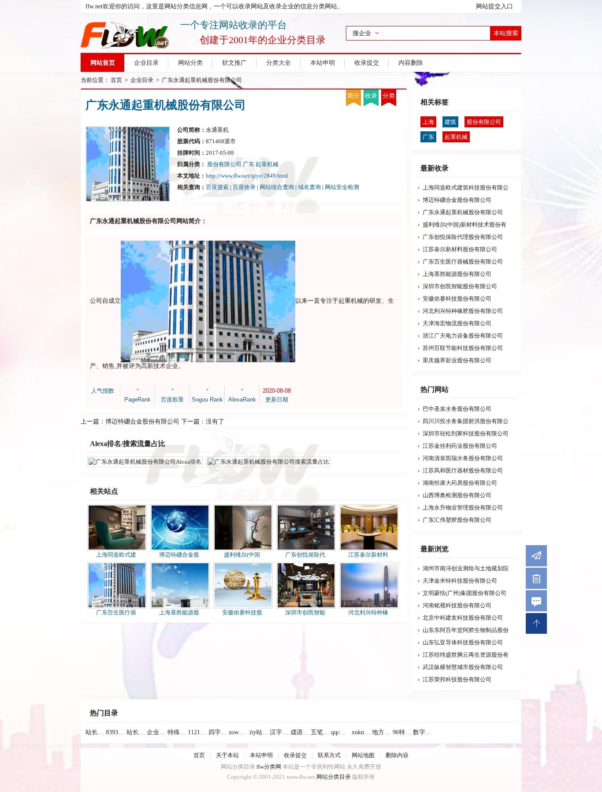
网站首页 (102, 62)
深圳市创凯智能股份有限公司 (460, 286)
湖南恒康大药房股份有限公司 (460, 483)
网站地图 (363, 755)
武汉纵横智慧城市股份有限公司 (463, 667)
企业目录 (146, 62)
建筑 (450, 122)
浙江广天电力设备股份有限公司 (463, 335)
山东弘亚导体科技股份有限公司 (463, 642)
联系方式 (329, 755)
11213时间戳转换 (198, 732)
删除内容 (397, 755)
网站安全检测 (342, 187)
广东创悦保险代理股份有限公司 (463, 237)
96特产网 (403, 732)
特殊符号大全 (177, 732)
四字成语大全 (218, 732)
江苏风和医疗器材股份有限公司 (463, 470)
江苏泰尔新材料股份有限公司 (460, 249)
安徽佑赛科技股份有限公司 (457, 298)
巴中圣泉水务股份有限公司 (457, 408)
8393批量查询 (116, 732)
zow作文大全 (239, 732)
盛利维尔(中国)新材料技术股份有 (464, 224)
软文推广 (234, 62)
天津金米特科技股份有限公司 (460, 580)
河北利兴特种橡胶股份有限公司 (463, 311)
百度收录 (244, 187)
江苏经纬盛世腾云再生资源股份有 (466, 654)
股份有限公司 (224, 164)
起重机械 (267, 164)
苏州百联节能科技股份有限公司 (463, 348)
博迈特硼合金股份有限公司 (142, 421)
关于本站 (227, 755)
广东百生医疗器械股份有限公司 (463, 261)
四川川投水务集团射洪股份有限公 (466, 421)
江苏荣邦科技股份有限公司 (457, 679)
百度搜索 (217, 187)
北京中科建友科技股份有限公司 (463, 617)
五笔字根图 (321, 732)
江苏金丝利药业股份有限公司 (460, 445)
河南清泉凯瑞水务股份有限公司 (463, 458)
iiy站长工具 (259, 732)
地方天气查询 (382, 732)
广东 (249, 164)
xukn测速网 (362, 732)
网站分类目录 (333, 776)
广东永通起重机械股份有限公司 (202, 80)
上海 (428, 122)
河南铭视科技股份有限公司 (457, 605)
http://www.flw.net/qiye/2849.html (247, 175)
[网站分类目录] (203, 33)
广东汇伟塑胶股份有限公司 (457, 520)
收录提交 (366, 62)
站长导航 (95, 732)
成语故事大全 (300, 732)
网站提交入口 (494, 6)
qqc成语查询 (341, 732)
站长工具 (136, 732)
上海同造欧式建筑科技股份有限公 (466, 187)
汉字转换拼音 (280, 732)
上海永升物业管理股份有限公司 (463, 507)
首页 (116, 80)
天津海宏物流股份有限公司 (457, 323)
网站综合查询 (277, 187)
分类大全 (278, 62)
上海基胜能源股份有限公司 (457, 274)
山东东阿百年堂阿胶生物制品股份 (466, 630)
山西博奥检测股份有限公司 (457, 495)
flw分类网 (268, 766)
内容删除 (410, 62)
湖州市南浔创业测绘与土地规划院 (466, 568)
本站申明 (322, 62)
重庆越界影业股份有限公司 (457, 360)
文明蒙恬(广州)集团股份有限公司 (464, 593)
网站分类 (190, 62)
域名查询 (309, 187)
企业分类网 (157, 732)
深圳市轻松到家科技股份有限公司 (466, 433)
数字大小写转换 (423, 732)
